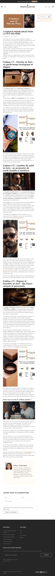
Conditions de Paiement (7, 541)
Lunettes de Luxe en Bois (26, 246)
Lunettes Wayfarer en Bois (31, 245)
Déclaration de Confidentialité (9, 534)
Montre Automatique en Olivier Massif (31, 140)
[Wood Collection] (27, 6)
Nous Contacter (23, 535)
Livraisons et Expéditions (7, 539)
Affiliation (22, 537)
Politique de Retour (6, 543)
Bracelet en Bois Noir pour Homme (31, 376)
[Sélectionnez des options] (33, 238)
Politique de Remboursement (8, 537)
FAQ (21, 533)
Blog (21, 530)
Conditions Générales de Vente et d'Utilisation (9, 531)
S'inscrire (46, 555)
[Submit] (22, 132)
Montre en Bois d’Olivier (26, 139)
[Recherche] (5, 6)
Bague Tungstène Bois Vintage (26, 374)
